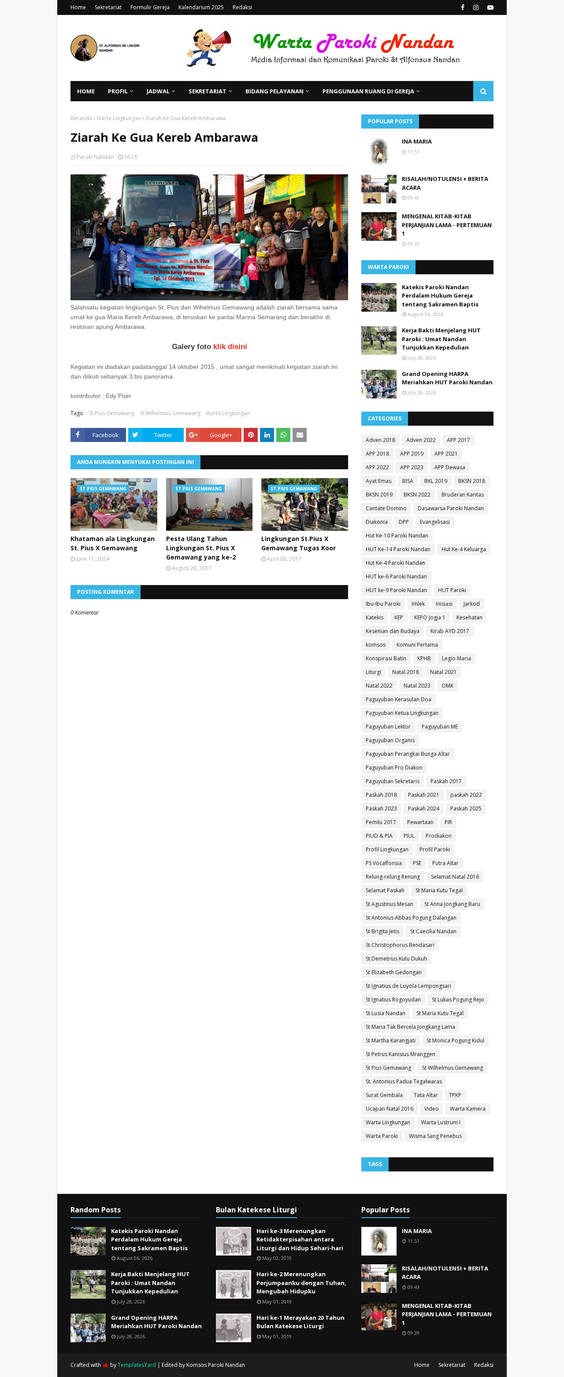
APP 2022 (377, 467)
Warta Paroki (382, 1136)
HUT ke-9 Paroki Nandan (396, 590)
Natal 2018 (405, 672)
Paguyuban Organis (390, 740)
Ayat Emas (378, 481)
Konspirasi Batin (386, 658)
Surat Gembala (384, 1095)
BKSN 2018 (471, 481)
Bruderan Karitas (463, 494)
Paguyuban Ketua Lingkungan (402, 713)
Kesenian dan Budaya (392, 631)
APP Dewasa (449, 467)
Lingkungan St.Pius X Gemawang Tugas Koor (298, 543)
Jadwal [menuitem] (158, 91)
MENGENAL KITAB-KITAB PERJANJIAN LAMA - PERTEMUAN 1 (447, 224)
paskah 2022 (466, 795)
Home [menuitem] (86, 91)
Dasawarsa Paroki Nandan (451, 508)
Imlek (418, 604)
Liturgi (373, 672)
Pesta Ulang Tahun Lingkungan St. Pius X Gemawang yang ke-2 (201, 547)
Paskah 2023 (381, 808)
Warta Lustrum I (440, 1122)
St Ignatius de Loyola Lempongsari (408, 986)
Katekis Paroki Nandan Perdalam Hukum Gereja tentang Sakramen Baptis (440, 295)
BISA (407, 481)
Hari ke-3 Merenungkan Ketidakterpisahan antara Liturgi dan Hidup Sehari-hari (299, 1239)
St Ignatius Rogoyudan (393, 999)
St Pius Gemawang (111, 413)
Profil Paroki (434, 849)
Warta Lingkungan (118, 118)
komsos (376, 644)
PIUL (409, 835)
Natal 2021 (443, 672)
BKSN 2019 (379, 494)
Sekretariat (108, 7)
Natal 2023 (417, 685)
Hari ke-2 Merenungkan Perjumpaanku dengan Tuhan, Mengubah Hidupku (301, 1282)
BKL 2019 (435, 481)
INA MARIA (417, 141)
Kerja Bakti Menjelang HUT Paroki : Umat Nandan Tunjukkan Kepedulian (441, 338)
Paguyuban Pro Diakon (394, 767)
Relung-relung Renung (393, 876)
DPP (404, 522)
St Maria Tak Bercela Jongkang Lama (410, 1027)
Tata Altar (426, 1095)
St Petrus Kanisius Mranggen (400, 1054)
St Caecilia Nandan (433, 931)
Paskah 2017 (446, 781)
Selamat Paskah (385, 890)
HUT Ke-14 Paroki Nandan (398, 549)
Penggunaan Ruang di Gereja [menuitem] (368, 91)
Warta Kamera (468, 1108)
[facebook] (463, 7)
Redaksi (242, 7)
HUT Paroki (452, 590)
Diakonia (377, 522)
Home (78, 7)
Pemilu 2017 (381, 822)
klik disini (229, 346)
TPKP (455, 1095)
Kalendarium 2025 (201, 7)
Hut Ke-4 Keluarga (464, 549)
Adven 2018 (380, 440)
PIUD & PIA (379, 835)
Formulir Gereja (150, 7)
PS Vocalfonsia (384, 863)
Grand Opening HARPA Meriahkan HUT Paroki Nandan (447, 378)
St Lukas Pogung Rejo (458, 999)
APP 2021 (446, 453)
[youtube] (489, 7)
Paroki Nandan (95, 157)
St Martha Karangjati (391, 1040)
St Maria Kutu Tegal (439, 890)
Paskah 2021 (423, 795)
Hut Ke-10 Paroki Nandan (397, 535)
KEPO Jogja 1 (429, 617)
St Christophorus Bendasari (400, 945)
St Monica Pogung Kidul (455, 1040)
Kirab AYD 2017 (449, 631)
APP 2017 (458, 440)
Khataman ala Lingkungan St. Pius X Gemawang (112, 543)
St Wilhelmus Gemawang (170, 413)
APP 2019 (411, 453)
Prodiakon (439, 835)
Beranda (81, 118)
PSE (417, 863)
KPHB (424, 658)
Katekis (374, 617)
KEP (398, 617)
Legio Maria (456, 658)
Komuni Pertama (417, 644)
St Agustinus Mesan (389, 904)
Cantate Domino (386, 508)
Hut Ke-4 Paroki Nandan (395, 563)
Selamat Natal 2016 (455, 876)
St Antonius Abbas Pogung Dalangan (411, 917)
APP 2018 (377, 453)
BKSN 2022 (417, 494)
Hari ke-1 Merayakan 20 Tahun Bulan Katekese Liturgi (300, 1322)
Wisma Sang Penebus (435, 1136)
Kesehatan (469, 617)
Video (431, 1108)
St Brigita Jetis (382, 931)
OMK (447, 685)
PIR (448, 822)
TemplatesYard (137, 1365)
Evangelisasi (435, 522)
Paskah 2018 (381, 795)
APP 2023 (411, 467)
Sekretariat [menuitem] (207, 91)
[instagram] (476, 7)
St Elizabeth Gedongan (394, 972)
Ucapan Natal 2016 (389, 1108)
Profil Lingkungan (387, 849)
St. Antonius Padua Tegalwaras (404, 1081)
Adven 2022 (421, 440)
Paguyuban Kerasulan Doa (398, 699)
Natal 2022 (379, 685)
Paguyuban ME (440, 726)
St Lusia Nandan (385, 1013)
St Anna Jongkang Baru (452, 904)
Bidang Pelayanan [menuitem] (274, 91)
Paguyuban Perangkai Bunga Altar (408, 754)
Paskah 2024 (423, 808)
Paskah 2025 (466, 808)
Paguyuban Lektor (388, 726)
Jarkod (472, 604)
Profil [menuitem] (118, 91)
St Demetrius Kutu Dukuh (396, 958)
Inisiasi (444, 604)
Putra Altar (445, 863)
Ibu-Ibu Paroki (383, 604)
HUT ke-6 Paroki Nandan (396, 576)
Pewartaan (420, 822)
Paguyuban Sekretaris (392, 781)
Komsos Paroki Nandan (215, 1365)
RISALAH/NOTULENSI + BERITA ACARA (445, 183)
